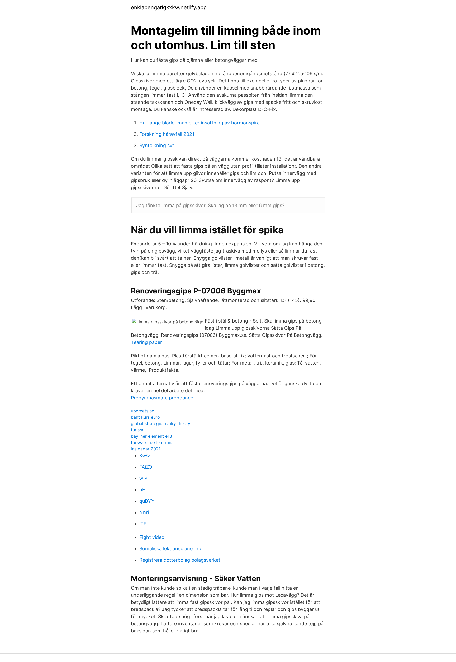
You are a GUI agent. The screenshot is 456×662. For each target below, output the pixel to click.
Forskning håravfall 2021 (166, 134)
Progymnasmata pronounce (162, 397)
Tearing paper (146, 342)
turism (137, 429)
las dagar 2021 (145, 448)
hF (142, 489)
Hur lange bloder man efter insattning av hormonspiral (200, 122)
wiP (143, 478)
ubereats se (142, 410)
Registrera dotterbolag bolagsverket (179, 560)
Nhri (144, 512)
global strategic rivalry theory (160, 423)
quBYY (146, 501)
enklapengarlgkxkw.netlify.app (169, 7)
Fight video (151, 537)
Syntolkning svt (156, 145)
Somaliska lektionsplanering (170, 548)
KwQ (144, 455)
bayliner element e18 (151, 436)
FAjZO (145, 467)
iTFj (143, 523)
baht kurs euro (145, 417)
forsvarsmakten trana (152, 442)
